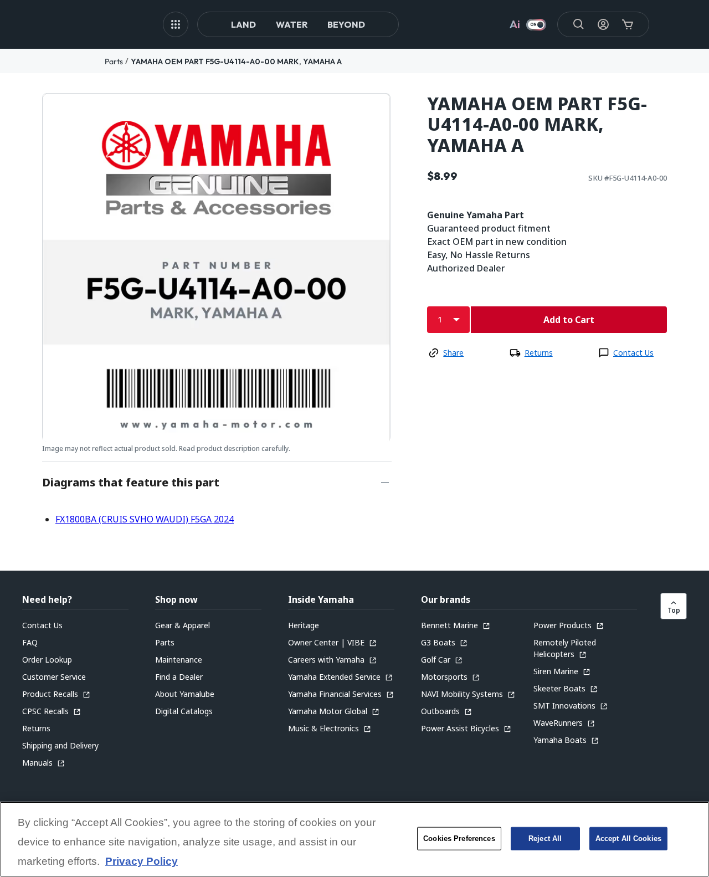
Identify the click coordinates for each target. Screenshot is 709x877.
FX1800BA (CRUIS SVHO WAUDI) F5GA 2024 (144, 519)
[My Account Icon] (603, 24)
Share (453, 352)
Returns (539, 352)
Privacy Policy (141, 862)
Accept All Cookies (628, 838)
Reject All (545, 838)
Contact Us (633, 352)
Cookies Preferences (459, 838)
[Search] (579, 24)
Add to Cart (568, 320)
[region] (354, 839)
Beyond (346, 24)
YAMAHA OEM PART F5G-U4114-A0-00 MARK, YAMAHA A (236, 61)
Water (291, 24)
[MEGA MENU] (175, 24)
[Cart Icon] (627, 24)
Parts (114, 61)
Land (243, 24)
